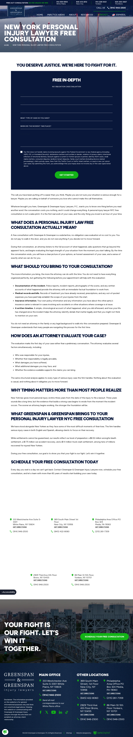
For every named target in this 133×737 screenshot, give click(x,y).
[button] (5, 732)
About (72, 14)
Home (40, 14)
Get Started (67, 175)
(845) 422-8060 (61, 531)
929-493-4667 (121, 3)
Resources (87, 14)
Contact (102, 14)
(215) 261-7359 (102, 531)
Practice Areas (56, 14)
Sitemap (69, 733)
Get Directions (20, 527)
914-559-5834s (62, 3)
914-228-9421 (101, 3)
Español (121, 14)
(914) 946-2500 (20, 531)
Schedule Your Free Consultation (104, 636)
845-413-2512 (81, 3)
